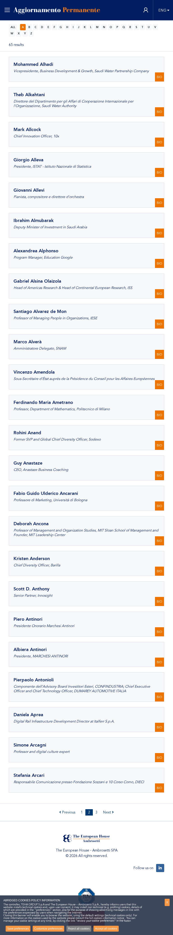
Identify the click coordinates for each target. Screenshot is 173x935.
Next (107, 812)
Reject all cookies (79, 928)
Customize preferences (48, 928)
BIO (159, 77)
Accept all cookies (106, 928)
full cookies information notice (106, 918)
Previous (68, 812)
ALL (13, 27)
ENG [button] (162, 10)
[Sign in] (146, 10)
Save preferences (18, 928)
